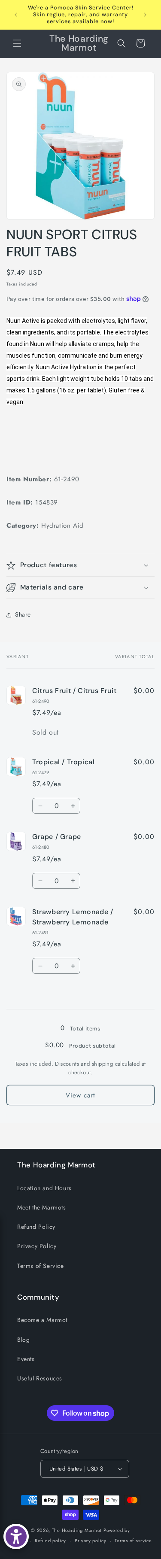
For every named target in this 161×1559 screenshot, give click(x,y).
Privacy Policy (36, 1246)
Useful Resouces (39, 1378)
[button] (17, 43)
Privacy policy (90, 1540)
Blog (23, 1339)
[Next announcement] (145, 14)
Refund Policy (36, 1226)
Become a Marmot (42, 1320)
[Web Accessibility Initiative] (16, 1536)
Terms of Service (40, 1265)
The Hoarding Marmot (77, 1530)
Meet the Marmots (41, 1207)
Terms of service (133, 1540)
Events (26, 1359)
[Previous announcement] (15, 14)
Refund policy (50, 1540)
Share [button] (23, 614)
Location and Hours (44, 1188)
